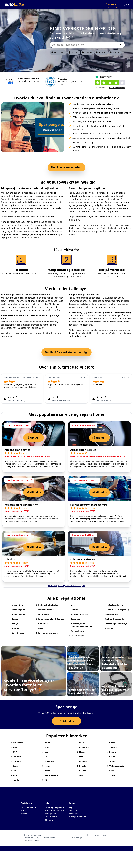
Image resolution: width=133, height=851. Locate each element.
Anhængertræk (18, 614)
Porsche (82, 766)
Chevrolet (17, 756)
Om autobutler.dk (28, 807)
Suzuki (112, 756)
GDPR (105, 835)
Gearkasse (43, 623)
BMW (15, 752)
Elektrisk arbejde (46, 609)
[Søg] (121, 45)
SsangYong (114, 747)
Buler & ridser (18, 633)
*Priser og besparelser (54, 807)
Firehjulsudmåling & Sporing (51, 619)
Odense (88, 52)
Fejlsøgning (43, 614)
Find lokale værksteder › (66, 167)
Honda (16, 780)
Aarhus (74, 52)
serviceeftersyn (8, 324)
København (59, 52)
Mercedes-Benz (51, 775)
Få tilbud (112, 5)
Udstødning (110, 628)
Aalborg (102, 52)
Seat (81, 775)
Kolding (116, 52)
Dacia (15, 766)
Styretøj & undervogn (114, 605)
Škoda (112, 775)
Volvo (111, 770)
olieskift (53, 321)
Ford (15, 775)
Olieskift (9, 559)
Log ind (125, 4)
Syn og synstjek (112, 614)
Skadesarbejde (77, 635)
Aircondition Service (17, 450)
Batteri (15, 619)
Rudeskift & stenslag (80, 614)
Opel (81, 756)
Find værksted (51, 817)
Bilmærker (49, 820)
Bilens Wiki (73, 813)
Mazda (47, 770)
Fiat (14, 770)
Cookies (97, 835)
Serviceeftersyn (77, 631)
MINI (81, 742)
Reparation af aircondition (21, 504)
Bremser (15, 628)
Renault (82, 770)
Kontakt (24, 813)
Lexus (47, 766)
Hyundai (48, 742)
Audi (15, 747)
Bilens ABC (73, 810)
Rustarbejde (76, 619)
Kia (45, 756)
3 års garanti (50, 813)
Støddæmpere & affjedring (117, 609)
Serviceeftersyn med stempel (89, 504)
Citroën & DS (18, 761)
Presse (23, 810)
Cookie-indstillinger (77, 836)
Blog (70, 807)
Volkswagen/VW (116, 766)
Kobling (41, 628)
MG (45, 780)
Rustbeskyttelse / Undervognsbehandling (81, 624)
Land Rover (49, 761)
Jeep (46, 752)
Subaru (112, 752)
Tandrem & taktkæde (114, 619)
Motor (73, 605)
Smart (112, 742)
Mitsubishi (84, 747)
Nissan (82, 752)
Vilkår (88, 835)
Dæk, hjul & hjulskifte (48, 605)
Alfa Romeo (18, 742)
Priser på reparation (77, 817)
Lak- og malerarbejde (48, 633)
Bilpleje (15, 623)
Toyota (112, 761)
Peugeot (83, 761)
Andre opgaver (18, 609)
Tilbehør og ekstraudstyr (116, 623)
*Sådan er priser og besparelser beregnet (66, 585)
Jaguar (47, 747)
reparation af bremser (28, 324)
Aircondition (17, 605)
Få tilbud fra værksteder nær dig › (66, 352)
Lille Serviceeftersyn (83, 559)
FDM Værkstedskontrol (54, 810)
